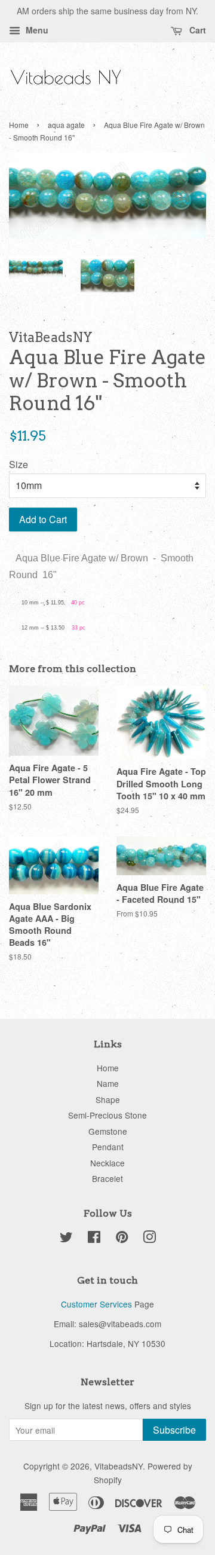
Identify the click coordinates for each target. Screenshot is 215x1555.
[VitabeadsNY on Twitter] (66, 1239)
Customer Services (96, 1304)
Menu (35, 30)
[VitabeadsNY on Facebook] (94, 1239)
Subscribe (174, 1430)
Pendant (108, 1147)
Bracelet (107, 1178)
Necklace (107, 1163)
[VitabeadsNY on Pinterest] (121, 1239)
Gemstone (107, 1131)
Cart (196, 30)
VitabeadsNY (118, 1466)
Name (108, 1083)
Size (18, 464)
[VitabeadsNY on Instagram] (149, 1239)
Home (19, 125)
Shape (108, 1099)
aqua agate (66, 125)
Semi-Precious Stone (107, 1115)
